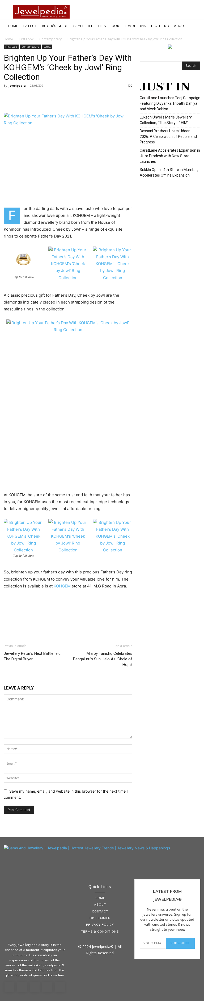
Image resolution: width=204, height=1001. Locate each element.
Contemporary (50, 39)
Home (13, 26)
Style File (83, 26)
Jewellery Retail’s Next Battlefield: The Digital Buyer (32, 656)
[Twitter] (21, 97)
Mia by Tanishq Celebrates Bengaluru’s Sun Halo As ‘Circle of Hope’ (102, 659)
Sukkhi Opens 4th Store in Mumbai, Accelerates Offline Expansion (169, 172)
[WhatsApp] (45, 97)
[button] (197, 26)
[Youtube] (60, 987)
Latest (30, 26)
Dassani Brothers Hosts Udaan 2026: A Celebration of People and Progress (168, 136)
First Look (108, 26)
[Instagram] (22, 987)
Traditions (135, 26)
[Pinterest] (33, 97)
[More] (58, 97)
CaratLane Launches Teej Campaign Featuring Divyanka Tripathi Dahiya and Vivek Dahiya (170, 103)
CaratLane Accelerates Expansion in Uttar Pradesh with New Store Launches (170, 156)
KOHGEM (62, 586)
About (180, 26)
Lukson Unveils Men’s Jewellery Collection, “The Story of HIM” (166, 120)
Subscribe (180, 943)
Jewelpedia (17, 85)
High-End (160, 26)
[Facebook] (9, 97)
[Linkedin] (35, 987)
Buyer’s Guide (55, 26)
